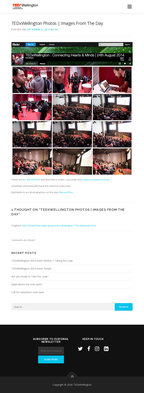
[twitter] (80, 348)
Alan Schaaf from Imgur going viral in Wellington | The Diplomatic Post (59, 225)
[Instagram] (97, 348)
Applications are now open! (26, 284)
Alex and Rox (66, 192)
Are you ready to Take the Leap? (29, 276)
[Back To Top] (72, 376)
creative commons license (95, 179)
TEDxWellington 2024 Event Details (31, 268)
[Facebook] (88, 348)
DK (56, 29)
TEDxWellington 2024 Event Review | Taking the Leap (42, 260)
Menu (129, 6)
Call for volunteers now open (27, 292)
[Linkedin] (106, 348)
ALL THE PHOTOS (31, 179)
